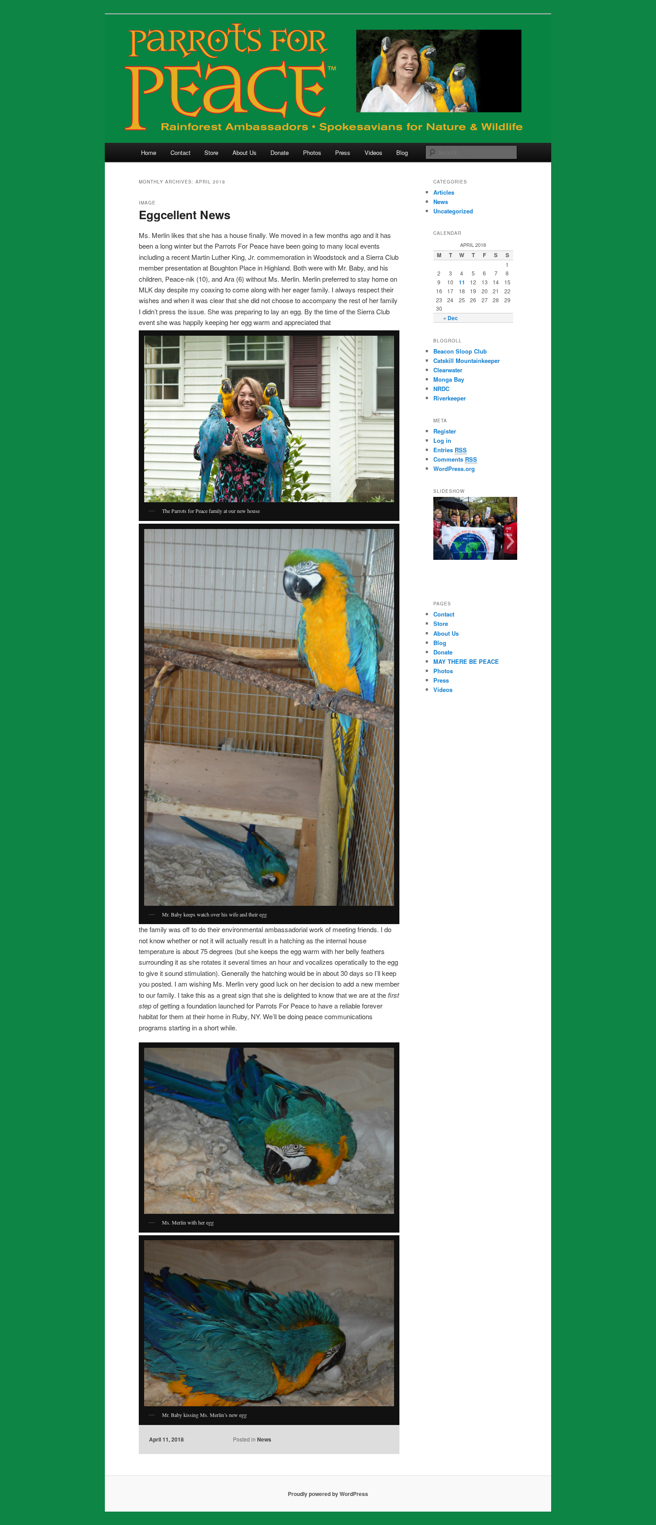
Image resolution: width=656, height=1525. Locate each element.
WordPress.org (454, 468)
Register (444, 431)
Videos (373, 152)
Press (342, 152)
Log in (442, 440)
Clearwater (447, 370)
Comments (455, 459)
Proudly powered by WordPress (328, 1494)
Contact (180, 152)
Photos (312, 152)
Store (211, 152)
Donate (279, 152)
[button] (440, 541)
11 (462, 282)
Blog (402, 152)
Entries (450, 450)
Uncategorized (453, 211)
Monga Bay (448, 379)
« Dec (450, 318)
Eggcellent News (184, 214)
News (264, 1439)
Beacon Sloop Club (460, 351)
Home (148, 152)
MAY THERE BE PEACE (466, 661)
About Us (245, 152)
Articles (443, 192)
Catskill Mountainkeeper (466, 360)
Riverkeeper (449, 398)
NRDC (441, 388)
